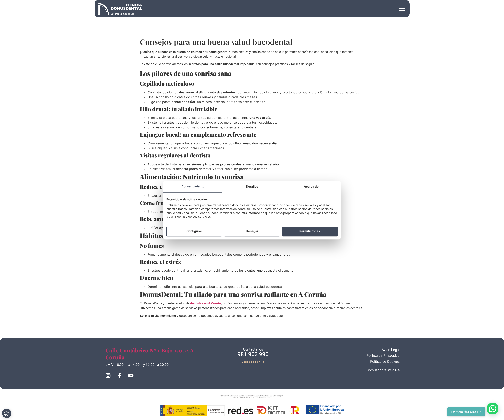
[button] (276, 8)
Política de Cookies (385, 361)
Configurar (194, 231)
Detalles (252, 186)
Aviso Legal (391, 350)
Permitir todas (309, 231)
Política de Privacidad (383, 355)
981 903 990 (253, 354)
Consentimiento (193, 186)
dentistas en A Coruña (205, 303)
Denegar (252, 231)
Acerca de (311, 186)
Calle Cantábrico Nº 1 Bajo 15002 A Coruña (149, 354)
